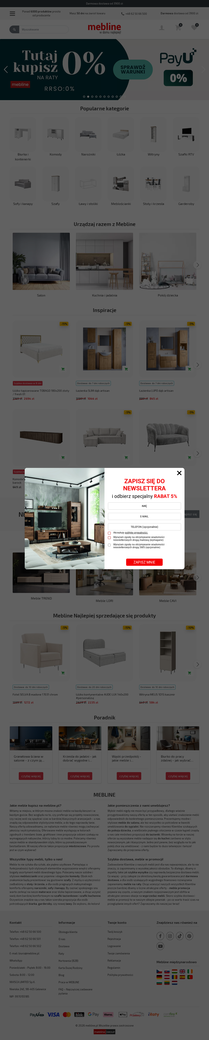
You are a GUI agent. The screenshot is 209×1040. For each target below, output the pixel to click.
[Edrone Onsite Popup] (104, 520)
